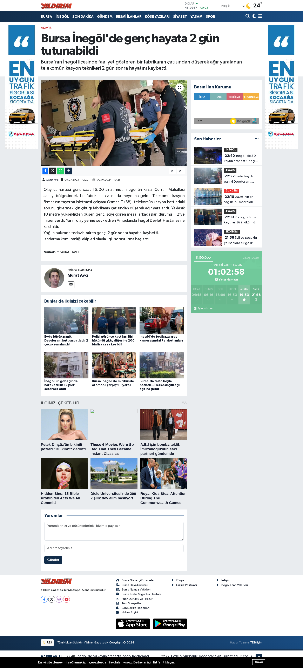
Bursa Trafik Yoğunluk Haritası (141, 594)
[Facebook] (44, 599)
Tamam (259, 662)
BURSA (46, 16)
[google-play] (170, 623)
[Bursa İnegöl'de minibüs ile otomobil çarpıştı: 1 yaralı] (114, 365)
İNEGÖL (62, 16)
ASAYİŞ (46, 28)
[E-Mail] (71, 284)
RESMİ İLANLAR (128, 16)
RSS (49, 642)
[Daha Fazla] (68, 171)
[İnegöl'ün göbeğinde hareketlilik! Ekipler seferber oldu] (66, 365)
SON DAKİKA (83, 16)
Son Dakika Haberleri (135, 607)
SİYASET (180, 16)
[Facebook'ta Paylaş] (45, 171)
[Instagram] (59, 599)
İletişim (225, 580)
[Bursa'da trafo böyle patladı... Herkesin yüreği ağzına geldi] (162, 365)
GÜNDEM (105, 16)
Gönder (53, 560)
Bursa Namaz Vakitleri (136, 589)
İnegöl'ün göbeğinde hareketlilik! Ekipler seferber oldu (61, 385)
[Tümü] (257, 139)
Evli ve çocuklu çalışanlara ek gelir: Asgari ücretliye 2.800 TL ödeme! (241, 241)
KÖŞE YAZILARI (157, 16)
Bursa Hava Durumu (135, 585)
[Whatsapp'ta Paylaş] (60, 171)
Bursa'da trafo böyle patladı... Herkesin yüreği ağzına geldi (160, 385)
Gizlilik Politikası (186, 585)
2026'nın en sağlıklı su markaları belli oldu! (239, 200)
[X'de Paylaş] (52, 171)
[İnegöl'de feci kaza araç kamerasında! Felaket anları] (162, 320)
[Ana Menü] (259, 16)
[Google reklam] (21, 87)
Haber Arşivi (130, 612)
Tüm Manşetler (132, 603)
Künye (180, 580)
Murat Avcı (52, 179)
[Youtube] (66, 599)
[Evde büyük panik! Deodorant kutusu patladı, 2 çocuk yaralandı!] (66, 320)
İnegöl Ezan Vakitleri (234, 585)
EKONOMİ (231, 231)
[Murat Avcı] (54, 278)
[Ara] (248, 16)
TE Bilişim (256, 642)
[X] (51, 599)
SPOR (210, 16)
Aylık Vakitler (205, 308)
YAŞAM (196, 16)
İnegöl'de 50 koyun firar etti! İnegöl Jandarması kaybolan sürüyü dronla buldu (241, 159)
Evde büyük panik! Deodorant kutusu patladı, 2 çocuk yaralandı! (66, 340)
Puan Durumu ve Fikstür (137, 598)
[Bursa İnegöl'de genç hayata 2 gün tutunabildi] (114, 123)
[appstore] (133, 623)
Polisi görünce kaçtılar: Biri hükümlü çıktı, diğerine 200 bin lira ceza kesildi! (113, 340)
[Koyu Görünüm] (254, 16)
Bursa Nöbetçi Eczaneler (138, 580)
